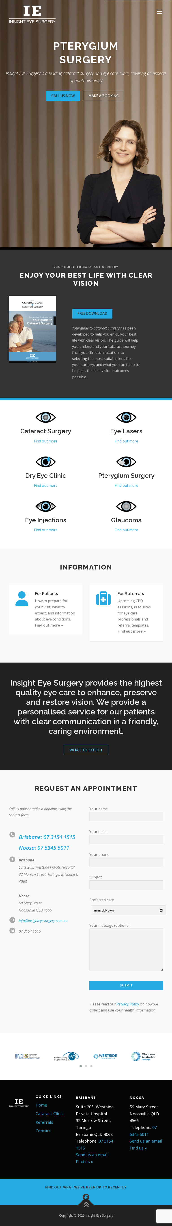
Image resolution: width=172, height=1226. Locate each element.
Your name (98, 808)
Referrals (44, 1122)
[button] (80, 1066)
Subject (95, 877)
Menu (159, 11)
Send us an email (92, 1154)
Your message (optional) (110, 925)
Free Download (92, 313)
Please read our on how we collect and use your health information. (123, 1007)
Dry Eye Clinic (45, 475)
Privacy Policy (128, 1004)
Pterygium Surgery (126, 475)
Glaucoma (126, 520)
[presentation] (5, 1056)
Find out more (46, 441)
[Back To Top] (86, 1205)
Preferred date (101, 899)
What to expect (86, 749)
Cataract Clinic (50, 1113)
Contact (43, 1130)
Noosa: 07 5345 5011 (44, 847)
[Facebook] (86, 1197)
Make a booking (103, 95)
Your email (98, 831)
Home (41, 1105)
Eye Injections (45, 520)
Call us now (63, 95)
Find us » (84, 1161)
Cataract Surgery (45, 431)
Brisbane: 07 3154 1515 (47, 837)
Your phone (99, 854)
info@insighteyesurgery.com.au (43, 920)
